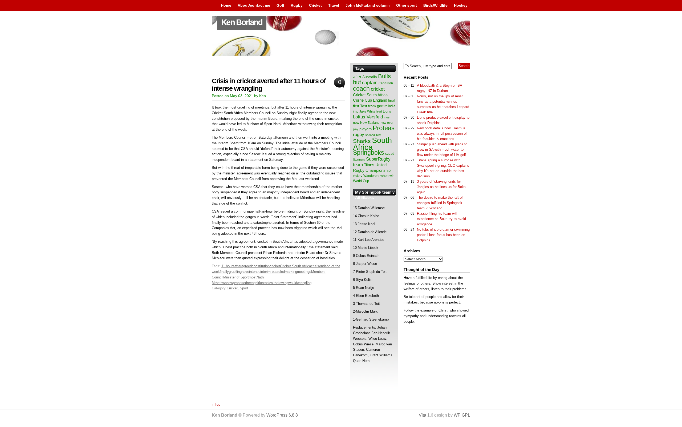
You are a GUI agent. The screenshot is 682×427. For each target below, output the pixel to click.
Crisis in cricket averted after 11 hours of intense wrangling (269, 84)
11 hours (227, 266)
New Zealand (370, 123)
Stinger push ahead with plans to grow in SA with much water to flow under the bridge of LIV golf (442, 149)
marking (291, 272)
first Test (360, 106)
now (383, 122)
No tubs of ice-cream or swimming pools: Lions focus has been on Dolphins (443, 235)
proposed (240, 283)
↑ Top (216, 404)
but (357, 82)
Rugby (297, 5)
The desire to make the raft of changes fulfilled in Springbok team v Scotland (440, 202)
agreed (246, 266)
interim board (270, 272)
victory (357, 176)
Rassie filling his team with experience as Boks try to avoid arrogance (441, 218)
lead (379, 111)
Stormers (359, 159)
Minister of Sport (236, 277)
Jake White (367, 111)
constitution (261, 266)
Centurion (386, 83)
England (380, 100)
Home (226, 5)
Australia (369, 77)
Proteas (384, 127)
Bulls (384, 76)
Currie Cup (362, 100)
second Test (373, 135)
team (358, 164)
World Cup (361, 181)
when (384, 176)
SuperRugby (378, 159)
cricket (275, 266)
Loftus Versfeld (368, 116)
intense (254, 272)
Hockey (461, 5)
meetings (304, 272)
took (267, 283)
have (245, 272)
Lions (387, 111)
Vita (422, 415)
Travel (333, 5)
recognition (255, 283)
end (322, 266)
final (391, 100)
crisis (315, 266)
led (282, 272)
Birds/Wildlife (435, 5)
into (355, 111)
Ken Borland (241, 22)
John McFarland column (368, 5)
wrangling (304, 283)
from (372, 106)
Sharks (362, 141)
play (355, 129)
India (391, 106)
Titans (369, 164)
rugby (358, 134)
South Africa (372, 143)
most (253, 277)
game (382, 106)
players (365, 129)
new (230, 283)
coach (361, 88)
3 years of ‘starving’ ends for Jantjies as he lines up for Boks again (441, 186)
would (292, 283)
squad (389, 153)
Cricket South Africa (295, 266)
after (237, 266)
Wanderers (371, 176)
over (390, 123)
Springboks (368, 152)
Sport (244, 288)
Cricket (315, 5)
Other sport (406, 5)
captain (369, 82)
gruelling (235, 272)
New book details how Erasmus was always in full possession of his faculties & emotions (442, 133)
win (392, 176)
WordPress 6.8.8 (282, 415)
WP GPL (462, 415)
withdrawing (279, 283)
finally (224, 272)
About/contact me (254, 5)
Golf (280, 5)
